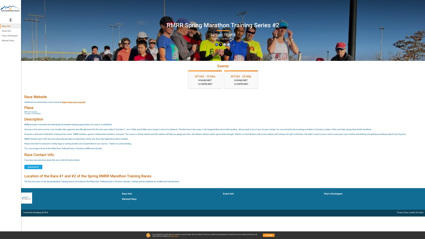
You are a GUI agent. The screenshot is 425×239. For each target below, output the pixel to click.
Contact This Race (416, 212)
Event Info (6, 31)
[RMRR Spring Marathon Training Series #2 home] (10, 8)
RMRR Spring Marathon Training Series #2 (223, 25)
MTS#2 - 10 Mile (205, 76)
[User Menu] (11, 19)
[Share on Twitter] (220, 44)
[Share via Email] (224, 44)
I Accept (268, 235)
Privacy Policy (402, 212)
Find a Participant (10, 36)
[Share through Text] (228, 44)
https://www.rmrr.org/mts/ (74, 102)
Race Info (6, 26)
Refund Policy (8, 40)
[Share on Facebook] (216, 44)
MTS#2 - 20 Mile (241, 76)
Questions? (33, 167)
